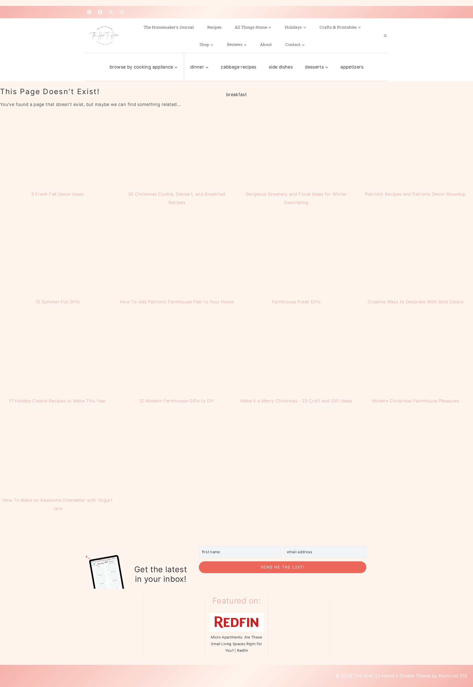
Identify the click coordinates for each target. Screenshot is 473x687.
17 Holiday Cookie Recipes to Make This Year (57, 400)
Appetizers (351, 66)
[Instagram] (122, 12)
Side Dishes (281, 66)
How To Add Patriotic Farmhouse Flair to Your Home (177, 301)
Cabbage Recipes (238, 66)
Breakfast (236, 94)
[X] (111, 12)
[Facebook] (100, 12)
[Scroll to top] (456, 663)
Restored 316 (453, 675)
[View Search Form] (385, 36)
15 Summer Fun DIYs (57, 301)
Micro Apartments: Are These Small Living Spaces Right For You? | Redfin (236, 644)
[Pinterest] (89, 12)
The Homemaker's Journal (169, 27)
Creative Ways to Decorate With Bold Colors (415, 301)
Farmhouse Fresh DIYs (296, 301)
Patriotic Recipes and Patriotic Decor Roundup (415, 194)
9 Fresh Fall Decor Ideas (57, 194)
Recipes (214, 27)
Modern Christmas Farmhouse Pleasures (415, 400)
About (266, 44)
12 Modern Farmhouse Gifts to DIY (177, 400)
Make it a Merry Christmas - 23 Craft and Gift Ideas (296, 400)
